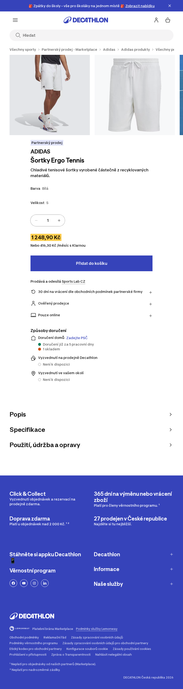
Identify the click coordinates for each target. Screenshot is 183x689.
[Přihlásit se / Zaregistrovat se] (156, 20)
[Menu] (15, 20)
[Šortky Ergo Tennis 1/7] (50, 95)
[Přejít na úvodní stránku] (85, 20)
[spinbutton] (47, 220)
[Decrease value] (36, 220)
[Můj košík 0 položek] (167, 20)
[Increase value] (59, 220)
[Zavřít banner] (169, 6)
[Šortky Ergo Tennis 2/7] (135, 95)
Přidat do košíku (91, 263)
